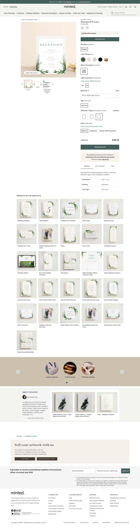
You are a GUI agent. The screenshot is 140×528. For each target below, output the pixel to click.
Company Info (53, 495)
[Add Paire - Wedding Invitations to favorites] (116, 393)
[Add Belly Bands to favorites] (78, 253)
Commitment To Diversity (56, 509)
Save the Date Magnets (111, 300)
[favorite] (87, 27)
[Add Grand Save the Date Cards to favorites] (100, 280)
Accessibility (106, 522)
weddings (13, 7)
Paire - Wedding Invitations (106, 414)
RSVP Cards (86, 220)
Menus (63, 246)
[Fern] (83, 59)
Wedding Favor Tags (24, 246)
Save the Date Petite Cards (47, 300)
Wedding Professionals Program (96, 509)
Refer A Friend (114, 503)
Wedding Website (23, 273)
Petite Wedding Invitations (112, 273)
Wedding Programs (110, 246)
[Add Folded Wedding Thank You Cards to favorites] (56, 225)
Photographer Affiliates (96, 501)
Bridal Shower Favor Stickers (70, 325)
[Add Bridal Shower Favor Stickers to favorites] (78, 305)
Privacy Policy (84, 522)
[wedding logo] (70, 6)
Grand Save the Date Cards (91, 300)
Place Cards (86, 246)
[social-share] (82, 27)
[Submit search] (112, 13)
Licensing (92, 516)
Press (50, 503)
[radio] (84, 49)
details (87, 166)
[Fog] (94, 59)
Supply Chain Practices (122, 522)
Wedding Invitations (24, 220)
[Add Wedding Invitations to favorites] (35, 200)
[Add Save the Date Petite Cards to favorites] (56, 280)
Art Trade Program (95, 503)
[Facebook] (12, 510)
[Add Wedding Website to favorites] (35, 253)
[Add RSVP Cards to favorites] (100, 200)
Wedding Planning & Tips (118, 498)
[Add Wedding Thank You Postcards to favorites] (56, 305)
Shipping (72, 503)
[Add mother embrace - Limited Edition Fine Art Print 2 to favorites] (93, 393)
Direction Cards (109, 220)
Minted (19, 436)
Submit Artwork (113, 7)
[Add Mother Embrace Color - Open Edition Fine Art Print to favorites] (71, 393)
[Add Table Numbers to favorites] (56, 200)
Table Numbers (43, 220)
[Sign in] (126, 6)
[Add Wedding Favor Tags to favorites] (35, 225)
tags (112, 166)
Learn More (25, 458)
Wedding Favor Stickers (68, 220)
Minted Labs (52, 514)
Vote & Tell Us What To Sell (47, 458)
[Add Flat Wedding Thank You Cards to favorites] (100, 305)
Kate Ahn (85, 24)
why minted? (100, 166)
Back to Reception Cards (29, 19)
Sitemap (95, 522)
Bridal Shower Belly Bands (26, 352)
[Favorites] (130, 6)
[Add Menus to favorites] (78, 225)
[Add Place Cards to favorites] (100, 225)
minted (6, 7)
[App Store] (16, 514)
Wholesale (92, 513)
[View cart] (135, 6)
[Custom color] (106, 59)
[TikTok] (17, 510)
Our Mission (52, 498)
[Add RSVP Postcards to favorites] (35, 305)
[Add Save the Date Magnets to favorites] (121, 280)
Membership (114, 506)
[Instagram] (19, 510)
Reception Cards (30, 436)
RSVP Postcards (23, 325)
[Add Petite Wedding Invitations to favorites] (121, 253)
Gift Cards (72, 506)
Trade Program (102, 7)
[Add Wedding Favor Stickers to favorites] (78, 200)
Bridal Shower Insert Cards (112, 325)
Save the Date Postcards (68, 300)
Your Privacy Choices (75, 509)
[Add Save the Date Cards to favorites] (35, 280)
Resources (114, 495)
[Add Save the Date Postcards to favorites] (78, 280)
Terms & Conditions (69, 522)
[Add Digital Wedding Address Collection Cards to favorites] (100, 253)
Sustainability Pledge (54, 511)
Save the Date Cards (24, 300)
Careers (50, 501)
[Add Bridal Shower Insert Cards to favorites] (121, 305)
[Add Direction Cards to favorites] (121, 200)
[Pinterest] (14, 510)
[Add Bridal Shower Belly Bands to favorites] (35, 332)
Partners (92, 495)
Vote (120, 7)
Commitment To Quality (55, 506)
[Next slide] (52, 84)
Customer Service (75, 495)
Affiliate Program (94, 498)
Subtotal (84, 140)
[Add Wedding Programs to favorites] (121, 225)
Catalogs (113, 501)
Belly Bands (64, 273)
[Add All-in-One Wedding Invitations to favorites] (56, 253)
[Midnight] (100, 59)
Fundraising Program (96, 506)
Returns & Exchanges (75, 501)
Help (70, 498)
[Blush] (88, 59)
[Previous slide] (22, 84)
